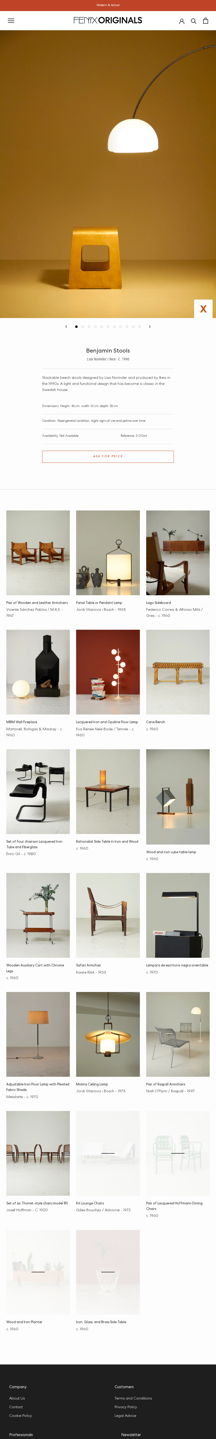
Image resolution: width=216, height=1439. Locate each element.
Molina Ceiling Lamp (92, 1084)
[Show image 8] (120, 326)
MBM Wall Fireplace (21, 722)
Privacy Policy (126, 1407)
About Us (17, 1399)
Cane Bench (155, 722)
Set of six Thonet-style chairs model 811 (37, 1203)
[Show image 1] (76, 326)
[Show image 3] (89, 326)
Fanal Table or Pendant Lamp (99, 603)
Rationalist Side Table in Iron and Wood (107, 842)
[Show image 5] (101, 326)
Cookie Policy (20, 1416)
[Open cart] (205, 21)
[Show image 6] (108, 326)
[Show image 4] (95, 326)
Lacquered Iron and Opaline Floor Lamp (107, 722)
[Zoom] (204, 42)
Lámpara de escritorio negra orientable (177, 965)
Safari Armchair (88, 965)
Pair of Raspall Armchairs (165, 1084)
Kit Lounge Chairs (90, 1203)
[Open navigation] (11, 20)
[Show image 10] (133, 326)
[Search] (194, 20)
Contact (16, 1407)
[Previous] (66, 326)
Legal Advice (125, 1416)
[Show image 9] (127, 326)
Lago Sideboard (158, 603)
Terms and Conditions (133, 1399)
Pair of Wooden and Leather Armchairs (37, 603)
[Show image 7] (114, 326)
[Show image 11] (139, 326)
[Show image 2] (82, 326)
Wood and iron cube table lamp (171, 852)
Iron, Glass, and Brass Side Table (101, 1322)
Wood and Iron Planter (24, 1322)
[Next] (150, 326)
